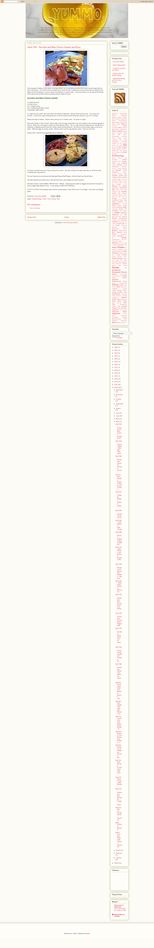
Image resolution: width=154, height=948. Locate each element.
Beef (117, 147)
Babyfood (124, 127)
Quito (119, 265)
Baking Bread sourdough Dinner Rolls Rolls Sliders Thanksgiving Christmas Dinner (119, 134)
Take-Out (119, 302)
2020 (116, 359)
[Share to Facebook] (57, 196)
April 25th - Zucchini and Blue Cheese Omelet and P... (119, 431)
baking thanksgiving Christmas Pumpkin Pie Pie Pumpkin (119, 141)
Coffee (125, 173)
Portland (124, 255)
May (117, 419)
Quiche (125, 263)
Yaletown (118, 322)
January (118, 858)
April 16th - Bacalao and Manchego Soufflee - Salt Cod (119, 571)
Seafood (115, 285)
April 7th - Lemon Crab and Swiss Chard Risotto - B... (119, 723)
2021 (116, 356)
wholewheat (124, 320)
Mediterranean (115, 228)
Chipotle (125, 170)
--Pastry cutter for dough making (118, 74)
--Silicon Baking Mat (118, 65)
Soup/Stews (116, 294)
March (118, 850)
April (117, 421)
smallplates (115, 288)
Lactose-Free (123, 218)
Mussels (114, 236)
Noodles (124, 237)
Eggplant (114, 193)
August (118, 408)
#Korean (114, 118)
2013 (116, 379)
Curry (119, 184)
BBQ (125, 145)
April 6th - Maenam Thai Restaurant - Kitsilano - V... (119, 737)
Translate (119, 337)
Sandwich (115, 279)
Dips (113, 189)
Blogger (114, 148)
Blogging (119, 148)
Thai (113, 304)
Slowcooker (124, 286)
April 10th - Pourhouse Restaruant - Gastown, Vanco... (119, 672)
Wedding (124, 317)
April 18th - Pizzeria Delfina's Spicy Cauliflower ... (119, 538)
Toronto (124, 306)
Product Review (117, 258)
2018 (116, 364)
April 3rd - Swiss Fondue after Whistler (119, 781)
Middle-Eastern (123, 230)
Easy (119, 191)
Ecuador (124, 191)
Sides (118, 287)
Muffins (114, 234)
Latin (118, 220)
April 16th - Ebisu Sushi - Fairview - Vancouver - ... (119, 586)
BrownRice (115, 159)
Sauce (125, 281)
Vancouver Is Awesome (118, 906)
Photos (44, 199)
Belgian (124, 147)
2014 (116, 376)
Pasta (114, 247)
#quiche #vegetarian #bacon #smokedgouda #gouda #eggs (119, 120)
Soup (125, 292)
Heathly (125, 205)
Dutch (125, 189)
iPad (120, 210)
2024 (116, 353)
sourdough (124, 294)
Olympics (115, 243)
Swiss (113, 302)
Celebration (124, 166)
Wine (58, 199)
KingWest (124, 216)
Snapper (125, 290)
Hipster (114, 207)
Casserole (115, 166)
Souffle (114, 292)
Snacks (119, 290)
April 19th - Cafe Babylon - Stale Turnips (119, 525)
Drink (121, 189)
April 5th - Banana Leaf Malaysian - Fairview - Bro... (119, 751)
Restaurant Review (119, 272)
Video (113, 315)
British (113, 158)
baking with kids (117, 145)
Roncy (118, 276)
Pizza (49, 199)
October (118, 399)
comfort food (122, 175)
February (119, 853)
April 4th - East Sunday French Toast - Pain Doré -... (119, 767)
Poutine (114, 256)
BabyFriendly (115, 129)
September (119, 404)
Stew (118, 299)
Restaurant (116, 270)
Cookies (124, 177)
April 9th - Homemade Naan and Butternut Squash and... (119, 690)
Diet (120, 186)
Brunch (125, 159)
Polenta (121, 253)
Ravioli (125, 265)
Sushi (114, 301)
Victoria (125, 313)
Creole (116, 182)
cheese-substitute (122, 168)
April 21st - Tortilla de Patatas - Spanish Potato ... (119, 499)
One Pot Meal (123, 243)
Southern (124, 295)
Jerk (121, 214)
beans (113, 147)
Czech (125, 184)
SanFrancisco (116, 281)
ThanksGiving (123, 304)
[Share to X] (55, 196)
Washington (115, 317)
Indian (125, 207)
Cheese (114, 168)
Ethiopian (124, 193)
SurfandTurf (124, 299)
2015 (116, 373)
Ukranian (124, 310)
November (119, 394)
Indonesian (115, 209)
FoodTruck (115, 200)
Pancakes (121, 245)
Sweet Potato (122, 301)
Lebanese (124, 220)
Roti (121, 276)
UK (120, 310)
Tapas (125, 303)
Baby (119, 127)
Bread (125, 152)
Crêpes (120, 182)
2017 (116, 367)
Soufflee (119, 292)
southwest (114, 297)
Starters (114, 299)
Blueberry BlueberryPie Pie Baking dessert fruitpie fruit (119, 150)
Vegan (125, 311)
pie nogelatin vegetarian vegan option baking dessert (119, 249)
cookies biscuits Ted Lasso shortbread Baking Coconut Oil (119, 181)
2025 (116, 350)
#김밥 (118, 124)
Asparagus (115, 127)
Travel (114, 308)
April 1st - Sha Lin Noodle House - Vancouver (119, 814)
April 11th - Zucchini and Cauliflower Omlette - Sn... (119, 654)
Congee (114, 177)
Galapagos (115, 203)
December (119, 390)
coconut (120, 173)
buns (119, 161)
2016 (116, 370)
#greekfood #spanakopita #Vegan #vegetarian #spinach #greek (119, 115)
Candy (113, 165)
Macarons (124, 225)
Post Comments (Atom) (70, 222)
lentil (120, 221)
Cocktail (114, 173)
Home (66, 217)
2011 (116, 384)
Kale (116, 216)
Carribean (119, 165)
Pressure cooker (122, 256)
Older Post (101, 217)
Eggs (119, 193)
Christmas (115, 172)
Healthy (119, 205)
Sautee (114, 283)
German (125, 203)
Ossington (114, 244)
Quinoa (114, 265)
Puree (125, 260)
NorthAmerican (116, 239)
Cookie (119, 177)
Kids (120, 216)
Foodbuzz (124, 198)
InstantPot (115, 211)
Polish (125, 253)
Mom (113, 232)
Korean (114, 218)
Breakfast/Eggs (36, 199)
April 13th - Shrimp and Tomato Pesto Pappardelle (119, 619)
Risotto (114, 274)
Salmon (114, 277)
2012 (116, 381)
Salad (125, 276)
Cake (118, 163)
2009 (116, 863)
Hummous (119, 207)
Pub (121, 260)
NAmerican (120, 236)
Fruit (126, 202)
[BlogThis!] (53, 196)
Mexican (115, 230)
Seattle (121, 285)
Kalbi (113, 216)
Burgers (124, 161)
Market (125, 227)
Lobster (114, 223)
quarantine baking (116, 262)
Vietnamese (124, 315)
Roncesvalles (123, 274)
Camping (124, 163)
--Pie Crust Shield (118, 62)
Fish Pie (124, 196)
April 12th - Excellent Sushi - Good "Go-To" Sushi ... (119, 636)
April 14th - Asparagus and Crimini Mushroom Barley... (119, 602)
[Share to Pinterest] (59, 196)
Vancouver (115, 311)
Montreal (119, 232)
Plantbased (115, 253)
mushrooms (124, 234)
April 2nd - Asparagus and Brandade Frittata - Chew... (119, 796)
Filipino (125, 195)
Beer (120, 147)
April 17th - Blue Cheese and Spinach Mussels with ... (119, 554)
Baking (120, 131)
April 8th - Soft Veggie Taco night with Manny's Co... (119, 708)
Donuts (117, 189)
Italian (117, 213)
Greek (114, 205)
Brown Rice (122, 158)
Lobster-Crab (120, 223)
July (117, 413)
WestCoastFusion (116, 319)
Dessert (114, 186)
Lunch (118, 225)
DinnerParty (123, 188)
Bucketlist (114, 161)
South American (116, 295)
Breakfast (114, 154)
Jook (125, 214)
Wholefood (114, 320)
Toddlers (114, 306)
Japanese (115, 214)
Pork (113, 255)
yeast (122, 322)
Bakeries (114, 131)
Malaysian (114, 227)
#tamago (122, 122)
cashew (125, 165)
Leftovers (115, 222)
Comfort (114, 175)
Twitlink (118, 308)
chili (113, 170)
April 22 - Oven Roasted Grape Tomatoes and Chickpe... (119, 482)
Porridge (118, 255)
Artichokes (114, 125)
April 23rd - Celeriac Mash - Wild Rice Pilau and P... (119, 447)
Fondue (114, 198)
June (118, 416)
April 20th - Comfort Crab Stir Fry (119, 514)
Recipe (54, 199)
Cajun (113, 163)
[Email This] (51, 196)
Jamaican (123, 213)
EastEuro (114, 191)
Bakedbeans (123, 129)
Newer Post (31, 217)
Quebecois (118, 263)
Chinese (118, 170)
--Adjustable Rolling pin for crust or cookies (118, 80)
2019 (116, 361)
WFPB (125, 319)
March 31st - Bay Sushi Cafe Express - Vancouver (119, 839)
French (120, 202)
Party (125, 244)
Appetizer (124, 124)
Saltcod (124, 277)
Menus (125, 228)
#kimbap (125, 117)
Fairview (120, 195)
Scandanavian (123, 283)
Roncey (114, 276)
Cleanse (125, 172)
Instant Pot (123, 209)
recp (126, 268)
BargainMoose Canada (119, 915)
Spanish (124, 297)
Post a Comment (35, 208)
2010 (116, 387)
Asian (125, 126)
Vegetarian (116, 313)
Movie (125, 232)
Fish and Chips (116, 196)
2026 (116, 347)
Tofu (119, 306)
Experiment (115, 195)
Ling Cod (124, 221)
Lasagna (114, 220)
